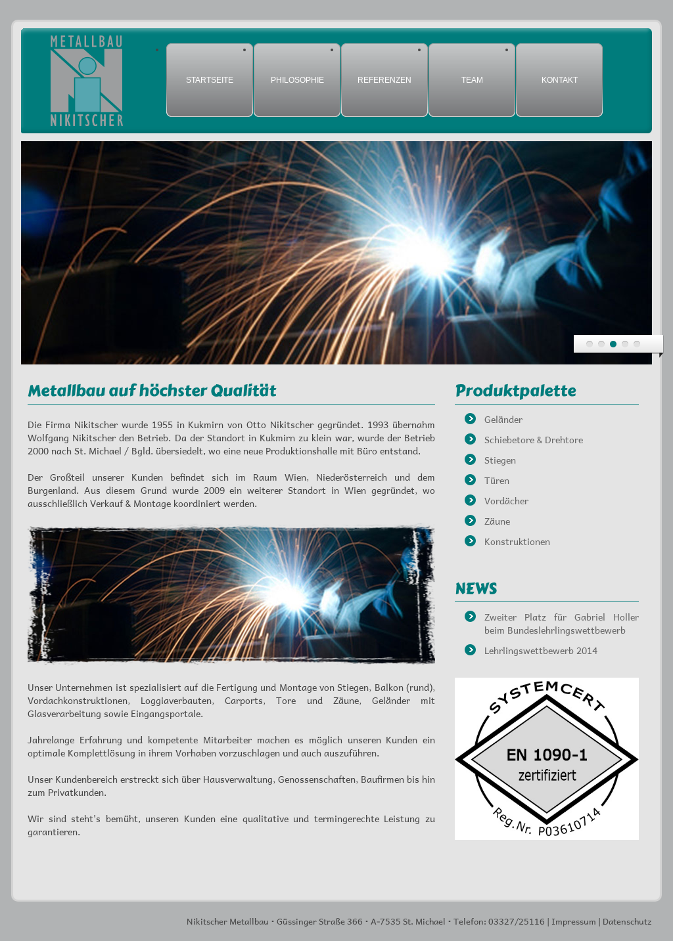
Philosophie (297, 80)
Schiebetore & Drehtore (533, 439)
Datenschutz (627, 921)
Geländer (503, 419)
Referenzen (384, 80)
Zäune (497, 521)
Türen (496, 480)
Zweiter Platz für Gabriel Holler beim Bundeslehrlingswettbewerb (561, 623)
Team (472, 80)
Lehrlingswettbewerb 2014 (540, 650)
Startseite (209, 80)
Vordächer (506, 500)
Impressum (573, 921)
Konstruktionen (517, 541)
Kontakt (560, 80)
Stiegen (500, 459)
